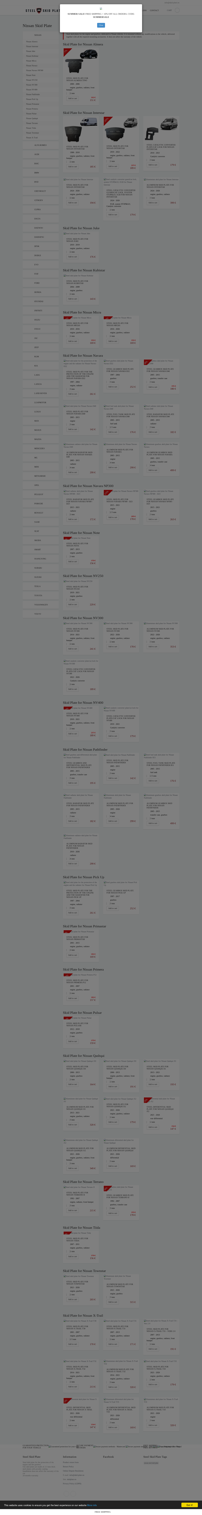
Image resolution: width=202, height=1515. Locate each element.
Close (101, 25)
